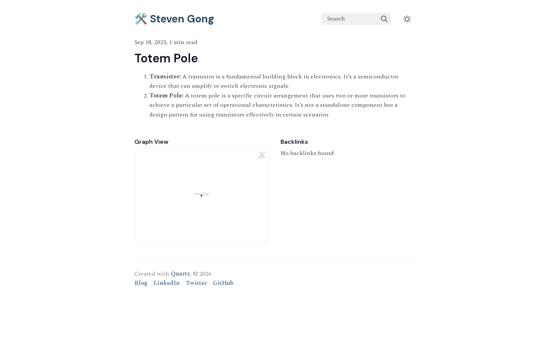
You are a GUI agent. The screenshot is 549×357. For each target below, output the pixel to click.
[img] (384, 19)
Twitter (196, 283)
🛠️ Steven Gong (174, 19)
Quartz (180, 273)
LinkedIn (166, 283)
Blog (141, 283)
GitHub (223, 283)
